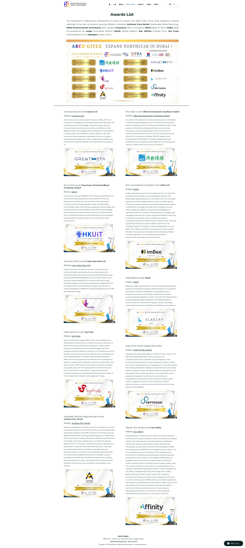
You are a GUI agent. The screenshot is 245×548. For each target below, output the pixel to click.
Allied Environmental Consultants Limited (151, 115)
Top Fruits (75, 336)
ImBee (136, 189)
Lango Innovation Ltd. (81, 265)
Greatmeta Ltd (77, 115)
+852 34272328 (132, 541)
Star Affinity (138, 431)
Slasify (136, 282)
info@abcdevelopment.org (118, 541)
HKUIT (74, 191)
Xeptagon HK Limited (142, 349)
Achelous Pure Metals (80, 423)
